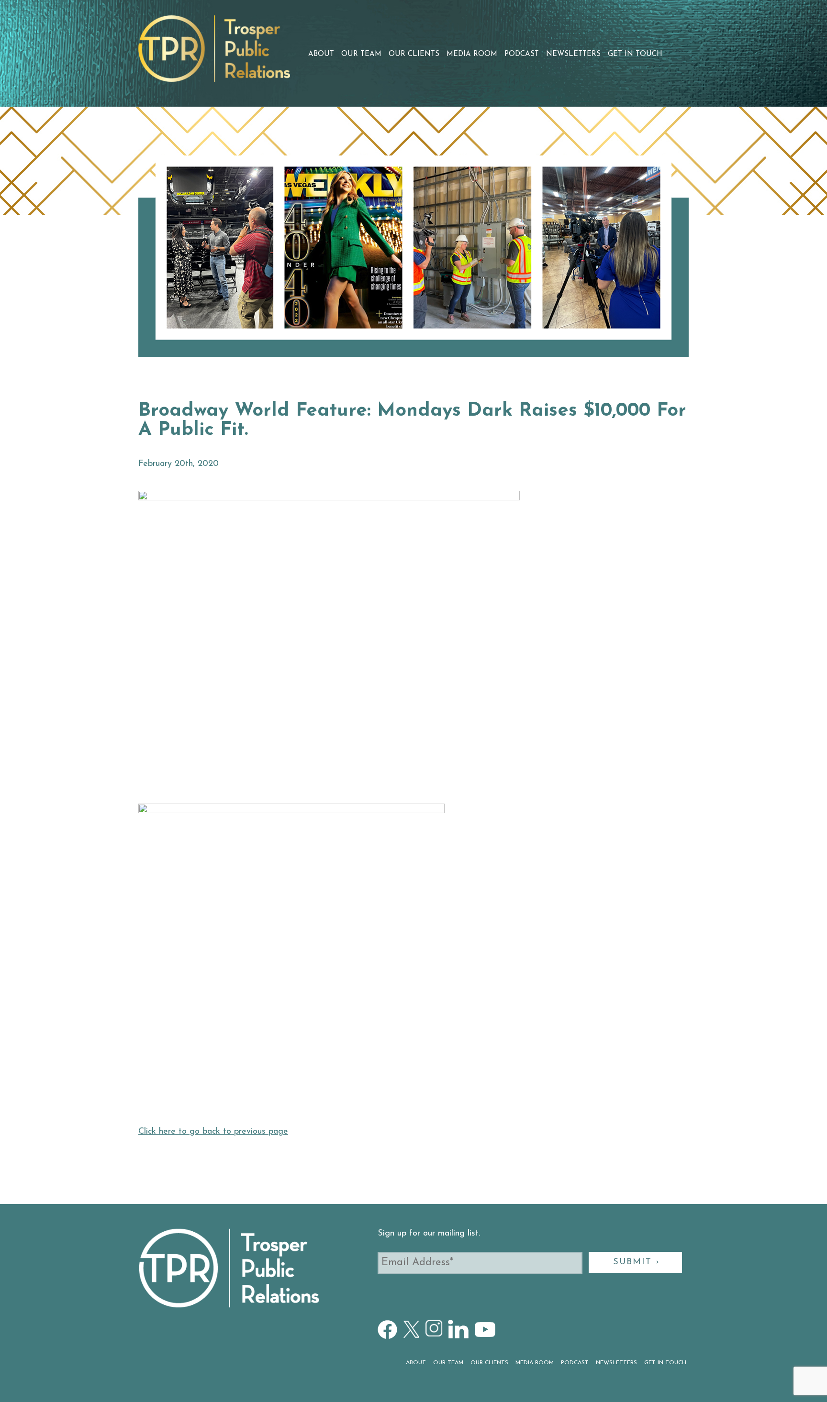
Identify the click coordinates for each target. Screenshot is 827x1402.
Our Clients (414, 54)
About (321, 54)
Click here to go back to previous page (213, 1131)
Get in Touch (635, 54)
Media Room (472, 54)
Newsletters (573, 54)
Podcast (521, 54)
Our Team (361, 54)
